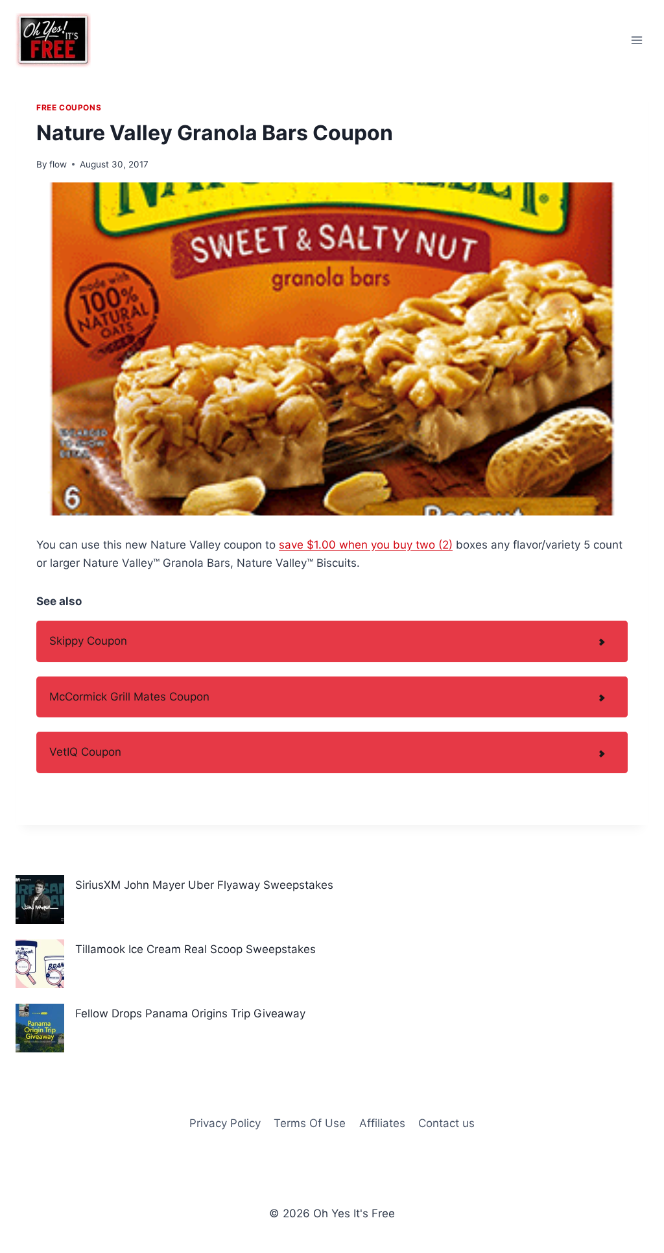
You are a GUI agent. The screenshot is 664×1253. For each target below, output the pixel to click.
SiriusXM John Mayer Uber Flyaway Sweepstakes (204, 884)
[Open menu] (636, 40)
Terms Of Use (310, 1123)
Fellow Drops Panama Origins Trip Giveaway (190, 1013)
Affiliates (382, 1123)
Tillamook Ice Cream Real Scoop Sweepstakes (195, 949)
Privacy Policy (225, 1123)
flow (58, 164)
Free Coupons (68, 107)
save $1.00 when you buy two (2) (366, 544)
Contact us (446, 1123)
